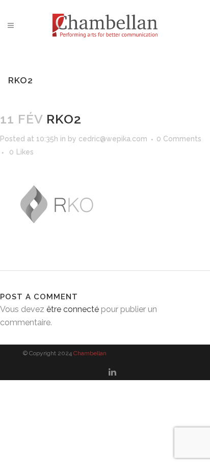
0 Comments (178, 139)
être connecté (72, 309)
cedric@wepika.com (112, 139)
